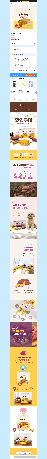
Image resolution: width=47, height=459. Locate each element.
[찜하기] (18, 87)
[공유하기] (35, 33)
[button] (23, 1)
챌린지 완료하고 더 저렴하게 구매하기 (23, 453)
